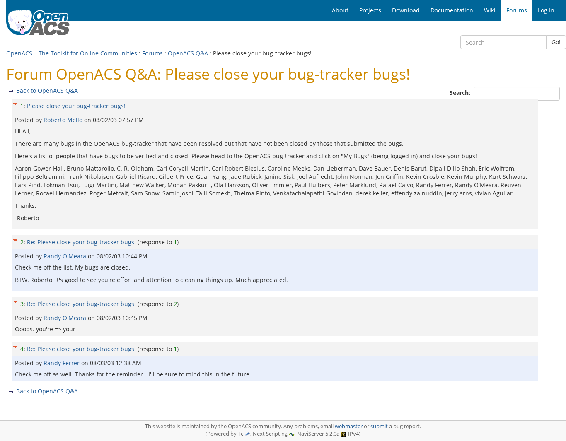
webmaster (349, 426)
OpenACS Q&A (188, 53)
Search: (461, 92)
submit (379, 426)
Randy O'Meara (66, 256)
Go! (556, 42)
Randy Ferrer (62, 363)
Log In (546, 10)
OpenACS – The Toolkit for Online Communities (71, 53)
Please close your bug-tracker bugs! (76, 106)
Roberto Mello (64, 120)
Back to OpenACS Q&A (47, 90)
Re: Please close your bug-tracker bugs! (81, 242)
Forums (152, 53)
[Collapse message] (15, 103)
